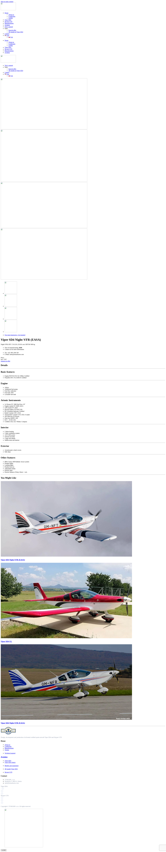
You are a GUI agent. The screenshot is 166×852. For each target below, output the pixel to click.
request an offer (5, 361)
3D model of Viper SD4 (15, 32)
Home (6, 13)
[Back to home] (8, 9)
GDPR (10, 18)
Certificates (11, 16)
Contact (7, 34)
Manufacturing (9, 23)
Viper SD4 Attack (10, 762)
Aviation (7, 25)
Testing (7, 750)
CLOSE (4, 850)
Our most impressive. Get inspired (15, 335)
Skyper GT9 (8, 21)
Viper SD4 (8, 20)
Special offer (12, 30)
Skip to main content (7, 1)
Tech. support (9, 27)
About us (11, 14)
